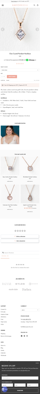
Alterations (3, 317)
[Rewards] (4, 389)
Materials (3, 353)
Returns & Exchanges (6, 336)
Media (2, 350)
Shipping (3, 80)
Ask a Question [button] (20, 241)
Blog (2, 348)
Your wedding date (7, 382)
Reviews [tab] (4, 256)
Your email (4, 375)
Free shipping (14, 1)
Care (2, 319)
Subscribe (20, 390)
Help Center (4, 322)
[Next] (37, 29)
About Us (3, 345)
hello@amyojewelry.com (27, 327)
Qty (2, 73)
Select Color (4, 66)
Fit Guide (3, 312)
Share (7, 80)
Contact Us (3, 309)
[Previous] (2, 29)
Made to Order (4, 314)
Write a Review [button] (20, 236)
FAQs (2, 324)
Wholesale (3, 355)
